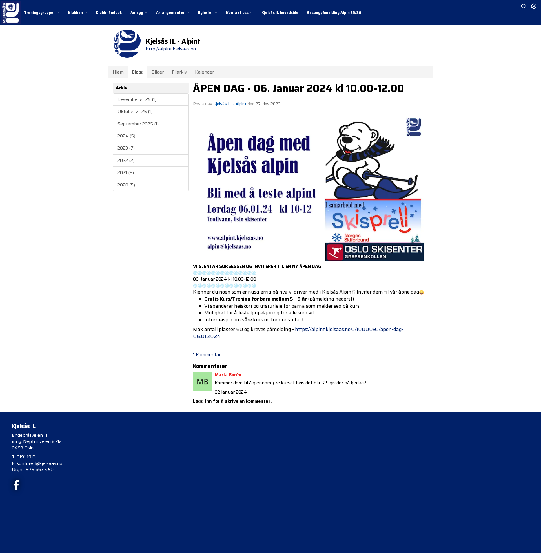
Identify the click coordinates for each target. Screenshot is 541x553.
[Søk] (523, 6)
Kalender (204, 71)
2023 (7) (126, 148)
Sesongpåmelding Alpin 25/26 (334, 12)
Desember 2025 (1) (136, 99)
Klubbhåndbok (109, 12)
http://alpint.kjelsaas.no (171, 48)
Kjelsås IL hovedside (279, 12)
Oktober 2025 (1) (134, 111)
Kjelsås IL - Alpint (230, 104)
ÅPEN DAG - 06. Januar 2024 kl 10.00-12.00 (298, 88)
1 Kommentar (207, 354)
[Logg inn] (534, 6)
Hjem (118, 71)
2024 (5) (126, 135)
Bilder (158, 71)
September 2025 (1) (138, 123)
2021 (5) (125, 172)
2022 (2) (125, 160)
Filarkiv (179, 71)
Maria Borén (228, 374)
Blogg (137, 71)
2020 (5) (126, 184)
